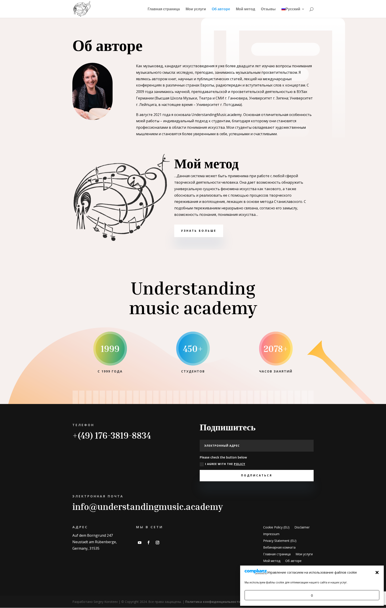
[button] (377, 572)
